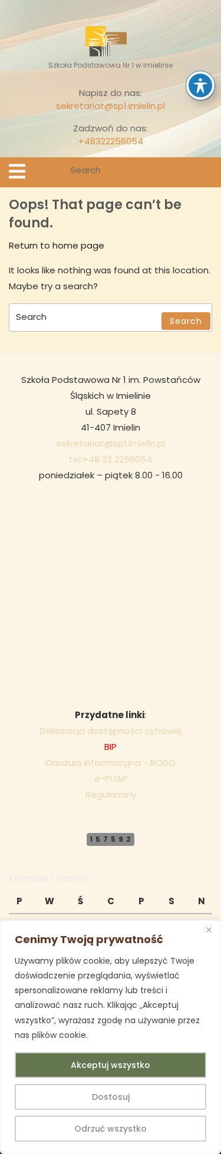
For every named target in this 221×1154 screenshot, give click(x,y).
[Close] (209, 930)
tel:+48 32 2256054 (110, 459)
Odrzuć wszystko (110, 1129)
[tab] (17, 171)
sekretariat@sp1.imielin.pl (110, 106)
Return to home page (56, 245)
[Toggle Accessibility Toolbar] (200, 85)
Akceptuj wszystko (110, 1065)
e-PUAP (110, 778)
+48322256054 (110, 141)
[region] (110, 1037)
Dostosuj (111, 1097)
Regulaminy (110, 794)
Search (204, 172)
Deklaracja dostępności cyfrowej (110, 731)
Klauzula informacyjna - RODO (110, 762)
